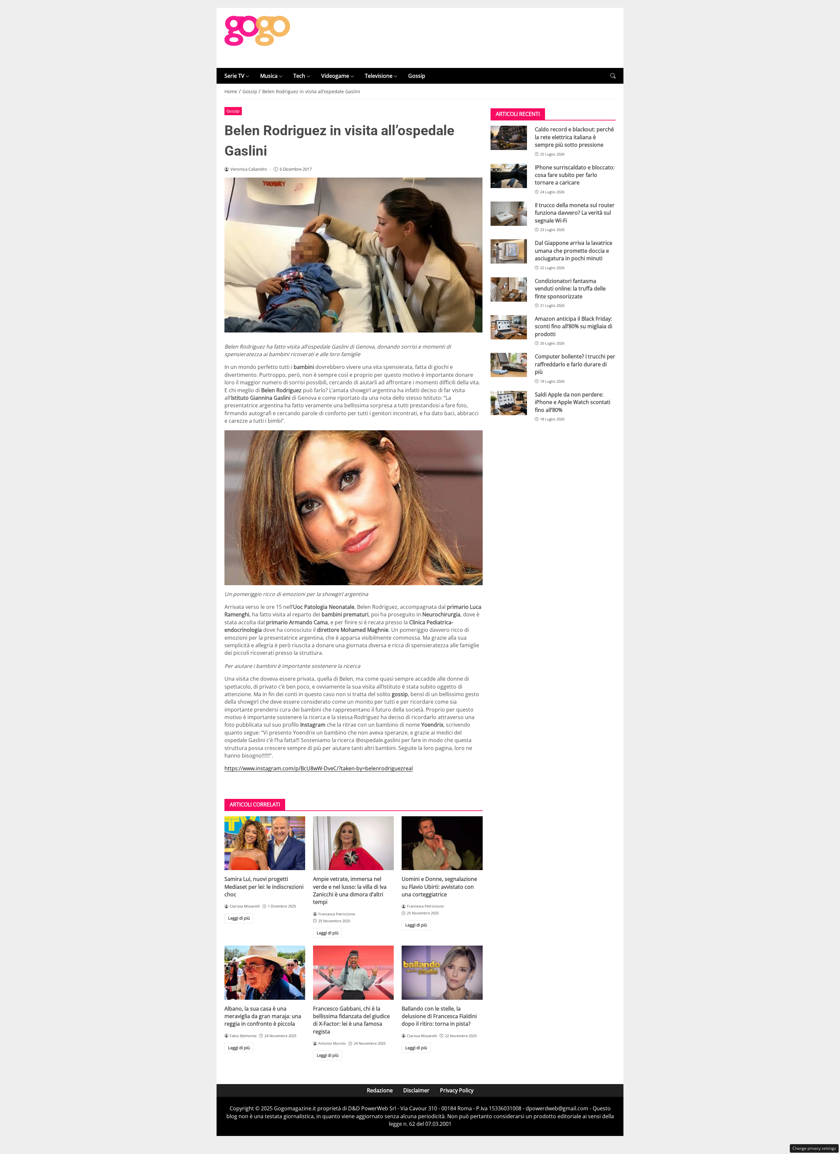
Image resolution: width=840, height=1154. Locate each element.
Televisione (378, 75)
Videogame (335, 75)
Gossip (416, 75)
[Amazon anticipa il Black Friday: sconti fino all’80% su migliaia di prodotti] (509, 327)
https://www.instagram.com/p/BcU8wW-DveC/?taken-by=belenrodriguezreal (318, 768)
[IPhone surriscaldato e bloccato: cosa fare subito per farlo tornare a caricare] (509, 176)
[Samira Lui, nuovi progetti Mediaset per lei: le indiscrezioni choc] (264, 843)
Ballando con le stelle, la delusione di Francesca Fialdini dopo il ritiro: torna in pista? (439, 1016)
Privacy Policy (456, 1090)
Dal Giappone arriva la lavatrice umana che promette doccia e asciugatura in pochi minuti (573, 250)
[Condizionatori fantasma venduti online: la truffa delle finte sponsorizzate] (509, 289)
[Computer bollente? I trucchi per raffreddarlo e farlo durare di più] (509, 365)
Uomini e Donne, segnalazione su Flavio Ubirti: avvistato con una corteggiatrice (439, 886)
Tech (299, 75)
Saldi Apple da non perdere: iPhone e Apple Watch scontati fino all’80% (572, 402)
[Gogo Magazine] (257, 37)
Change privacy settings (814, 1148)
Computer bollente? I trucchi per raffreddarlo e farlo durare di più (575, 364)
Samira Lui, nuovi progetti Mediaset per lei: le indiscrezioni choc (264, 886)
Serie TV (234, 75)
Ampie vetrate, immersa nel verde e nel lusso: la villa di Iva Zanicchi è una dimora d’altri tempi (350, 890)
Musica (269, 75)
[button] (613, 76)
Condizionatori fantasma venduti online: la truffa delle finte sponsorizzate (570, 288)
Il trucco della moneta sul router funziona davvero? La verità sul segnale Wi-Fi (575, 213)
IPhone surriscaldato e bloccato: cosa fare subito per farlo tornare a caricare (575, 175)
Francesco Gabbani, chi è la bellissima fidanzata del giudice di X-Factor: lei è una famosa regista (351, 1020)
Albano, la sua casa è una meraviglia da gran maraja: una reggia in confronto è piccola (262, 1016)
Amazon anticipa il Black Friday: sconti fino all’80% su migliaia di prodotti (573, 326)
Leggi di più (239, 918)
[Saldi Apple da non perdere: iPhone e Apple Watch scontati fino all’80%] (509, 403)
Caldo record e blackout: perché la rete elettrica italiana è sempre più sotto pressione (574, 137)
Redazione (380, 1090)
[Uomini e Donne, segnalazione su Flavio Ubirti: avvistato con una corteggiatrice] (442, 843)
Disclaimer (416, 1090)
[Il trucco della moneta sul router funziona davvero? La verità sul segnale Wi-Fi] (509, 214)
